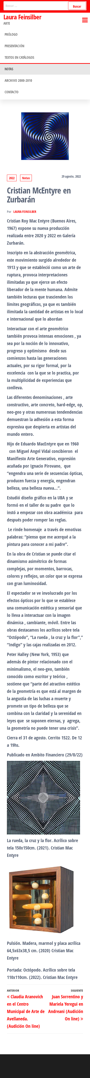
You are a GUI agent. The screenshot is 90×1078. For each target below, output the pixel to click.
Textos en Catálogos (19, 57)
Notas (9, 69)
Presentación (14, 46)
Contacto (11, 92)
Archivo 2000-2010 (18, 80)
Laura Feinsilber (22, 16)
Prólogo (11, 34)
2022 (12, 178)
